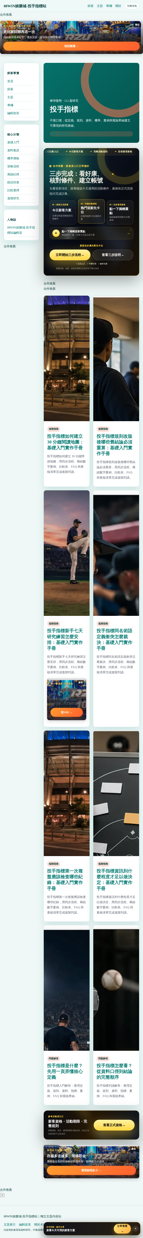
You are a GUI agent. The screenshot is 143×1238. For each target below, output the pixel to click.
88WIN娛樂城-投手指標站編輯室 (21, 230)
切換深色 (132, 5)
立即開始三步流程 (70, 255)
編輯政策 (13, 113)
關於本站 (40, 1224)
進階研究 (13, 198)
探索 (90, 5)
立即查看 (122, 1228)
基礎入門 (13, 142)
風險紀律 (13, 174)
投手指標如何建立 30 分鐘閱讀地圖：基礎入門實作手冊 (65, 442)
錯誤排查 (13, 182)
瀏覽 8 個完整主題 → (63, 133)
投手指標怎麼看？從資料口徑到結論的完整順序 (114, 1071)
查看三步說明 (113, 255)
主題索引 (10, 1224)
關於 (118, 5)
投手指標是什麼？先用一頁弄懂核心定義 (65, 1071)
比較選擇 (13, 190)
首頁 (10, 81)
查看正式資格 (114, 1125)
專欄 (109, 5)
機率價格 (13, 158)
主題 (100, 5)
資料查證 (13, 150)
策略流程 (13, 166)
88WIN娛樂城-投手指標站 (25, 6)
